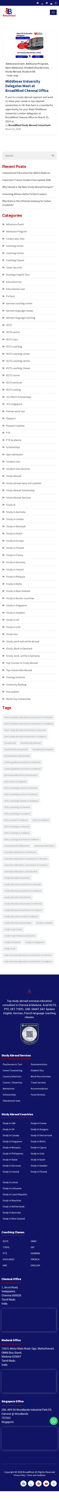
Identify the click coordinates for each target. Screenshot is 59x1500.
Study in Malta (14, 584)
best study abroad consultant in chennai (25, 730)
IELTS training (13, 389)
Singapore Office (13, 1401)
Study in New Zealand (18, 591)
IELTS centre (13, 332)
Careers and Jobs (15, 238)
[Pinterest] (46, 3)
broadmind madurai (43, 749)
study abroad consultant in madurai (22, 890)
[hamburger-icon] (53, 12)
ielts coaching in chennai (17, 807)
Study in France (14, 555)
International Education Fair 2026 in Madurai (26, 173)
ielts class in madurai (15, 781)
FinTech (10, 296)
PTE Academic (13, 440)
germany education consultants (20, 775)
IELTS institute (14, 382)
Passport (11, 418)
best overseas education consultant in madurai (28, 723)
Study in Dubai (14, 533)
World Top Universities (18, 699)
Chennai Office (11, 1279)
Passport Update (15, 425)
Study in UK (28, 71)
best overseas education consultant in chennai (28, 717)
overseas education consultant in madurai (26, 865)
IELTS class (12, 339)
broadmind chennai (31, 743)
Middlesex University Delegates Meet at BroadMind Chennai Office (26, 86)
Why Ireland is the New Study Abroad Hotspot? (27, 187)
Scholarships (13, 447)
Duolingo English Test (18, 274)
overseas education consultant (20, 852)
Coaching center (15, 246)
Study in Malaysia (15, 576)
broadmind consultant (16, 749)
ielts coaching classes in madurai (21, 800)
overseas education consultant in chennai (25, 858)
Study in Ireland (15, 569)
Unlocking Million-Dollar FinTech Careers (24, 194)
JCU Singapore (14, 404)
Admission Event (15, 63)
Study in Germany (15, 562)
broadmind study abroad (16, 755)
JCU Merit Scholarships (18, 397)
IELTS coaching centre (18, 361)
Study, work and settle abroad (22, 641)
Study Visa (12, 634)
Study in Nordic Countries (20, 598)
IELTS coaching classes (18, 368)
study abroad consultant (17, 877)
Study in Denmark (16, 526)
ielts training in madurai (16, 832)
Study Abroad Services (18, 497)
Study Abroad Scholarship (20, 490)
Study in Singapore (16, 605)
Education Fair (14, 282)
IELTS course (13, 375)
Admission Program (37, 63)
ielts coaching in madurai (17, 813)
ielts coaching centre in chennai (20, 787)
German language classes (19, 310)
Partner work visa (15, 411)
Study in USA (13, 627)
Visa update (12, 691)
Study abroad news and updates (23, 483)
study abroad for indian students (21, 916)
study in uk (9, 948)
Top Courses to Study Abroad (22, 663)
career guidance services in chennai (22, 762)
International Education (16, 845)
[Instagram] (56, 3)
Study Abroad (13, 71)
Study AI (10, 504)
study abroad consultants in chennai (23, 903)
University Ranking (16, 684)
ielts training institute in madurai (21, 839)
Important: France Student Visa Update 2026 (26, 180)
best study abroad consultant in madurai (25, 736)
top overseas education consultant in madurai (28, 961)
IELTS (9, 325)
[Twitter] (42, 3)
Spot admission (14, 67)
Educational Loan (15, 289)
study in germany (13, 929)
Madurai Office (11, 1340)
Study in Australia (15, 512)
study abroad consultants (17, 897)
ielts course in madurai (16, 820)
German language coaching (20, 317)
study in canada (44, 922)
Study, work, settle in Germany (23, 655)
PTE (8, 432)
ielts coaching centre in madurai (21, 794)
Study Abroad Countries (17, 1114)
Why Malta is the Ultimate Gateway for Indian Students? (26, 203)
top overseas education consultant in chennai (27, 955)
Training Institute (15, 677)
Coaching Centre (15, 253)
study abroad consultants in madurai (23, 910)
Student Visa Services (36, 67)
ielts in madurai (41, 820)
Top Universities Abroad (19, 670)
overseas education (44, 845)
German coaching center (19, 303)
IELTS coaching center (18, 353)
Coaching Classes (15, 260)
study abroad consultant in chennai (22, 884)
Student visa (13, 461)
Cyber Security (14, 267)
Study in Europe (15, 540)
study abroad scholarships (17, 922)
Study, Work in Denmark (19, 648)
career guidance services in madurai (22, 768)
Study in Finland (15, 548)
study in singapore (34, 942)
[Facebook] (37, 3)
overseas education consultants (20, 871)
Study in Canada (15, 519)
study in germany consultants (19, 935)
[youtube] (51, 3)
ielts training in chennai (16, 826)
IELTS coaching (14, 346)
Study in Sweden (15, 612)
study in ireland (12, 942)
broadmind (10, 743)
